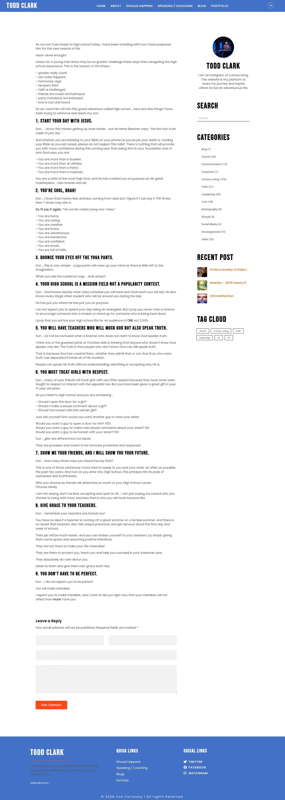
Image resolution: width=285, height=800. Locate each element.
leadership (204, 337)
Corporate (208, 171)
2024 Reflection (222, 296)
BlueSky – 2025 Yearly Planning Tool (237, 283)
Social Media (209, 224)
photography (210, 209)
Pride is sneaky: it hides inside (232, 269)
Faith (205, 186)
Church (206, 157)
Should (206, 217)
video (205, 239)
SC (218, 337)
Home (101, 6)
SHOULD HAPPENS (139, 6)
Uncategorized (211, 232)
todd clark (22, 5)
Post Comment (51, 705)
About (116, 6)
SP (228, 337)
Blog (202, 6)
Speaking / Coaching (175, 6)
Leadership (208, 194)
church (202, 331)
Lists (204, 201)
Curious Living (210, 179)
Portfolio (219, 6)
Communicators (212, 164)
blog (204, 149)
